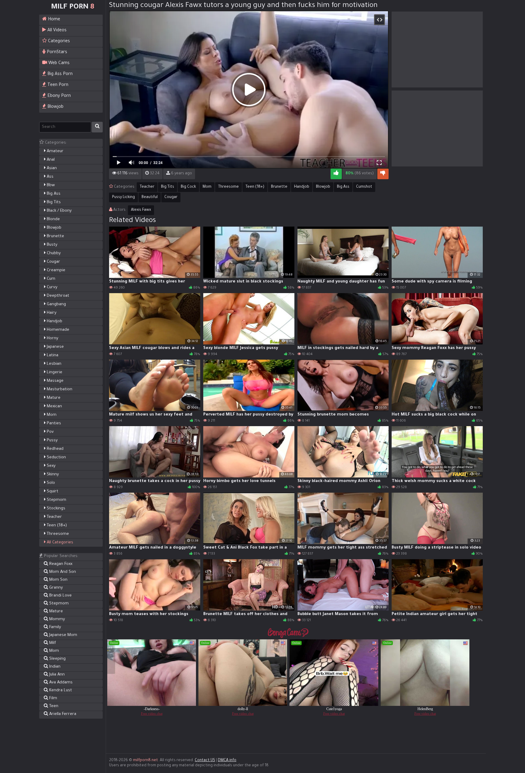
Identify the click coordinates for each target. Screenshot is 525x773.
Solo (50, 483)
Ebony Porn (58, 96)
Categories (58, 41)
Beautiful (150, 197)
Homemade (57, 330)
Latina (52, 355)
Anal (50, 160)
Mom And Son (62, 572)
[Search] (97, 127)
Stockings (55, 508)
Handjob (54, 321)
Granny (55, 588)
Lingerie (54, 372)
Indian (54, 667)
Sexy (51, 466)
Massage (54, 381)
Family (54, 627)
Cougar (53, 262)
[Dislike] (383, 174)
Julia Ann (56, 674)
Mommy (56, 619)
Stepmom (56, 500)
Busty (51, 245)
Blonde (53, 219)
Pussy (52, 440)
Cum (50, 279)
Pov (50, 432)
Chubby (53, 253)
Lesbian (53, 364)
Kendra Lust (60, 690)
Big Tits (53, 202)
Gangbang (56, 304)
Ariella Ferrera (62, 714)
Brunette (55, 236)
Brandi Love (60, 595)
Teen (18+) (56, 525)
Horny (52, 338)
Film (52, 698)
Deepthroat (57, 296)
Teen (53, 706)
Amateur (54, 151)
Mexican (54, 406)
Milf (52, 643)
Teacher (54, 517)
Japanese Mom (62, 635)
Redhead (54, 449)
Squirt (52, 491)
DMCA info (227, 760)
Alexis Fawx (141, 210)
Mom (51, 415)
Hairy (51, 313)
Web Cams (58, 63)
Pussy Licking (123, 197)
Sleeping (57, 659)
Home (53, 19)
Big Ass (53, 194)
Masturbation (59, 389)
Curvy (51, 287)
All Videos (56, 30)
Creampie (55, 270)
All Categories (59, 542)
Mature (53, 398)
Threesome (57, 534)
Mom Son (57, 580)
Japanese (55, 347)
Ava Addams (60, 682)
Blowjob (54, 107)
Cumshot (364, 187)
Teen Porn (57, 85)
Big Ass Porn (59, 74)
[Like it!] (336, 174)
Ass (49, 177)
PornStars (56, 52)
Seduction (56, 457)
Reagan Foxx (60, 564)
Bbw (50, 185)
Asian (51, 168)
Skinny (52, 474)
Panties (53, 423)
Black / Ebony (59, 211)
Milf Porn (72, 7)
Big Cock (188, 187)
